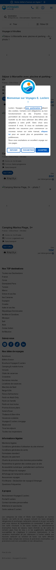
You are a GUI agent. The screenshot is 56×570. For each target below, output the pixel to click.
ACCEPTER (42, 150)
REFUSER (13, 150)
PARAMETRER (28, 150)
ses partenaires (33, 108)
